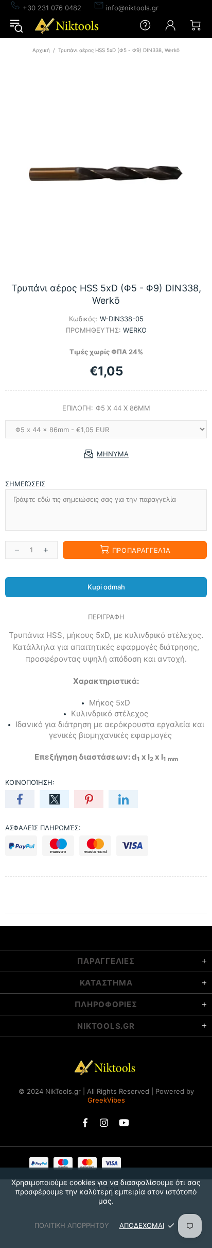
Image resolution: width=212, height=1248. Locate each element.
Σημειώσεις (25, 484)
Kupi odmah (106, 587)
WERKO (135, 330)
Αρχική (41, 50)
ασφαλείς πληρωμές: (43, 828)
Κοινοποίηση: (30, 782)
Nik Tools (68, 25)
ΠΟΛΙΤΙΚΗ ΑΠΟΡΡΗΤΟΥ (71, 1225)
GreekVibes (106, 1100)
